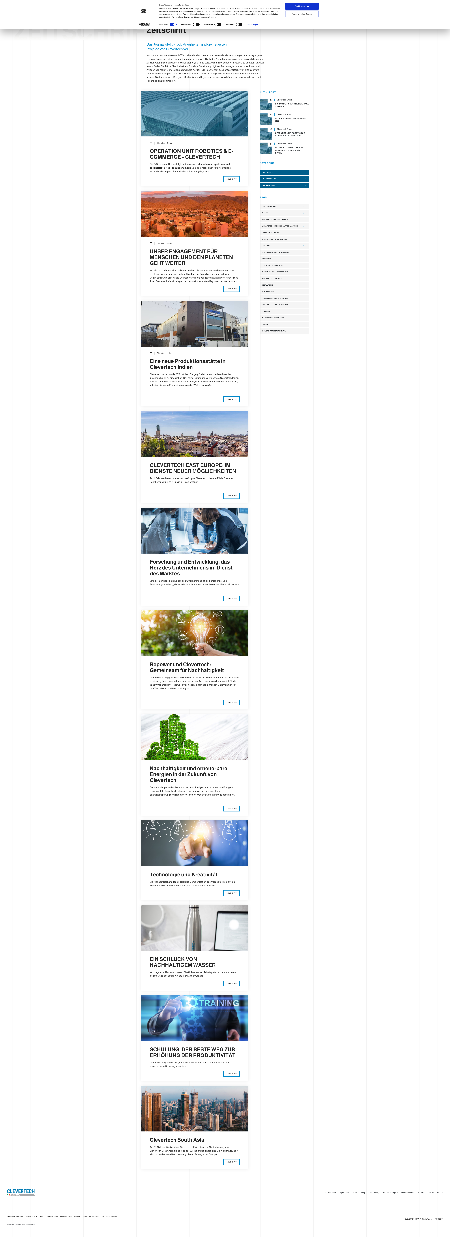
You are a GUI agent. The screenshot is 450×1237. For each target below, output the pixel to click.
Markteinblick (269, 179)
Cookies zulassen (302, 6)
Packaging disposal (109, 1216)
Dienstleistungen (390, 1193)
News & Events (407, 1193)
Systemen (344, 1193)
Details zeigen (252, 25)
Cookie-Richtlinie (51, 1216)
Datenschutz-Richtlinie (34, 1216)
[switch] (196, 24)
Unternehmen (330, 1193)
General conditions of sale (70, 1216)
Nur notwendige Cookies (302, 14)
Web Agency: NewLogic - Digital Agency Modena (21, 1224)
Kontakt (421, 1193)
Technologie (269, 185)
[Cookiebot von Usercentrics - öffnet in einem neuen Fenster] (143, 24)
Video (354, 1193)
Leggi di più (231, 179)
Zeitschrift (268, 172)
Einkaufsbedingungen (90, 1216)
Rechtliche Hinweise (15, 1216)
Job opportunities (435, 1193)
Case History (374, 1193)
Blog (363, 1193)
